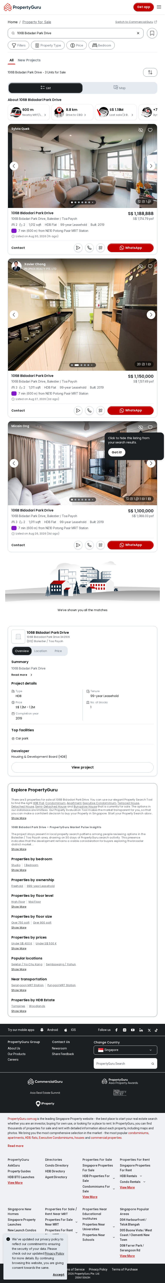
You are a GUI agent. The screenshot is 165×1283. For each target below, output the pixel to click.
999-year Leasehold (41, 886)
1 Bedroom (31, 865)
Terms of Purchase (125, 1269)
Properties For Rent (135, 1159)
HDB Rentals (128, 1176)
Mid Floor (35, 901)
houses (79, 1137)
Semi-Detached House (50, 806)
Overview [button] (22, 651)
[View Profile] (20, 129)
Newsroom (59, 1048)
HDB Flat (38, 803)
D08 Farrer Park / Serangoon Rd (132, 1248)
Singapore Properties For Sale (97, 1168)
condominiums (138, 1133)
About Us (14, 1048)
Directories (53, 1159)
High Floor (18, 901)
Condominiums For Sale (96, 1189)
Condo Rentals (130, 1182)
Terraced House (128, 803)
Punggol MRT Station (61, 985)
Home (13, 22)
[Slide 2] (75, 202)
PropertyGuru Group (24, 1042)
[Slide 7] (92, 202)
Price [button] (58, 651)
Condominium (55, 803)
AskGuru (14, 1165)
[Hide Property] (140, 130)
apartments (16, 1137)
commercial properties (106, 1137)
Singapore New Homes (19, 1211)
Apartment (74, 803)
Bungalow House (85, 806)
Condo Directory (56, 1165)
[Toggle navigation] (159, 7)
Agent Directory (56, 1177)
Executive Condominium (99, 803)
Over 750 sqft (20, 922)
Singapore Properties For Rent (135, 1168)
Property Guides (19, 1171)
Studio (15, 865)
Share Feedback (63, 1054)
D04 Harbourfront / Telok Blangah (133, 1222)
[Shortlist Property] (150, 130)
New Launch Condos (22, 1230)
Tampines (18, 1006)
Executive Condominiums (56, 1137)
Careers (13, 1059)
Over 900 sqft (42, 922)
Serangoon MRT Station (27, 985)
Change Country (107, 1042)
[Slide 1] (72, 202)
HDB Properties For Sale (96, 1178)
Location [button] (40, 651)
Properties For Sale (97, 1159)
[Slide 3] (79, 202)
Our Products (17, 1054)
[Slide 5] (86, 202)
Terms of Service (73, 1269)
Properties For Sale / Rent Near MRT (61, 1211)
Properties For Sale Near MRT (59, 1222)
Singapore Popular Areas (134, 1211)
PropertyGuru (18, 1159)
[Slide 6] (89, 202)
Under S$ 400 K (21, 943)
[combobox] (76, 33)
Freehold (17, 886)
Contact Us (61, 1042)
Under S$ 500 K (46, 943)
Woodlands (37, 1006)
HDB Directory (55, 1171)
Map (122, 88)
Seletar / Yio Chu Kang (26, 964)
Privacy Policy (54, 1253)
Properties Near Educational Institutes (94, 1214)
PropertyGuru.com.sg (22, 1118)
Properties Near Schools (93, 1237)
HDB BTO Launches (21, 1177)
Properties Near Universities (93, 1227)
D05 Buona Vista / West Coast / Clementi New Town (136, 1235)
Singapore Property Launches (21, 1222)
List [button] (48, 88)
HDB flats (31, 1137)
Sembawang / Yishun (61, 964)
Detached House (22, 806)
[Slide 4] (82, 202)
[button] (11, 60)
